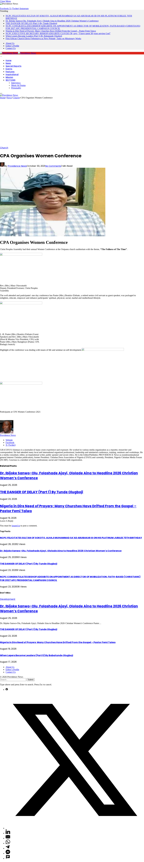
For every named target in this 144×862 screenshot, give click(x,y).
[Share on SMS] (8, 858)
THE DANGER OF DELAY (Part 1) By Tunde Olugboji (31, 23)
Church (4, 147)
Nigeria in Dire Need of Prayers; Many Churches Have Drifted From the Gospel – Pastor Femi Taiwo (51, 31)
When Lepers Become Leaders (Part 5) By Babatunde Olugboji (34, 36)
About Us (10, 43)
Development (7, 599)
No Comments (53, 166)
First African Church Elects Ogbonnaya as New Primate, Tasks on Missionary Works (43, 38)
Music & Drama (18, 85)
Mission (9, 77)
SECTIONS (10, 80)
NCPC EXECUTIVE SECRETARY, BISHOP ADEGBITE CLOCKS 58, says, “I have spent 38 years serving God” (58, 33)
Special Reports (13, 66)
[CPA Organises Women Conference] (52, 235)
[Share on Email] (8, 838)
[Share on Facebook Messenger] (8, 853)
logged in (16, 525)
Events (9, 69)
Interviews (16, 83)
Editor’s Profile (12, 46)
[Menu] (1, 56)
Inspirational (12, 74)
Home (9, 60)
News (8, 63)
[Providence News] (18, 53)
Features (10, 71)
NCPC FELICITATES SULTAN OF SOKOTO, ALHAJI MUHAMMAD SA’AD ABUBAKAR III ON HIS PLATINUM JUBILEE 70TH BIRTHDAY (71, 537)
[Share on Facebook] (7, 689)
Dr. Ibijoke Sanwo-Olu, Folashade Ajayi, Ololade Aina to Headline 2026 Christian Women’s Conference (52, 21)
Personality (16, 88)
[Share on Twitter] (75, 828)
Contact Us (11, 48)
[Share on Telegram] (8, 848)
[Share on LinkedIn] (8, 833)
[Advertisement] (72, 123)
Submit (30, 680)
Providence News (17, 166)
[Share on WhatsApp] (8, 843)
